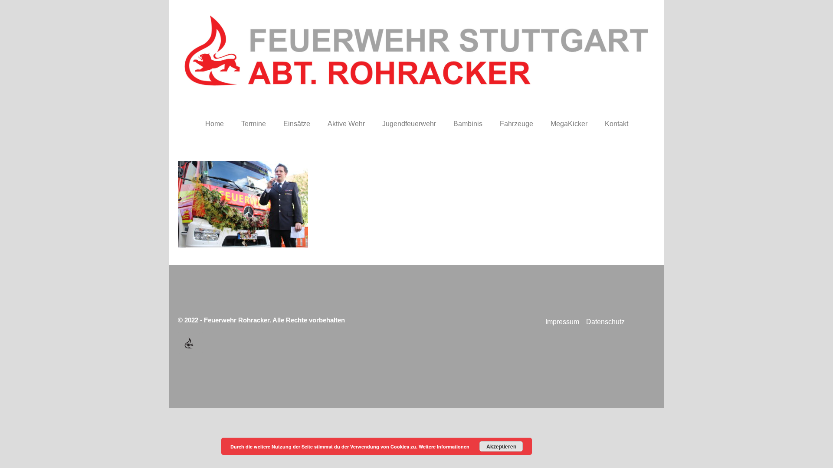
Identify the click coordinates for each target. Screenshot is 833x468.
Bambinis (467, 123)
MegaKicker (569, 123)
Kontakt (616, 123)
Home (214, 123)
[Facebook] (212, 343)
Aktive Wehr (346, 123)
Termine (253, 123)
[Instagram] (236, 343)
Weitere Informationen (444, 446)
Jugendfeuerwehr (409, 123)
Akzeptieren (501, 446)
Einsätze (296, 123)
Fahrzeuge (516, 123)
